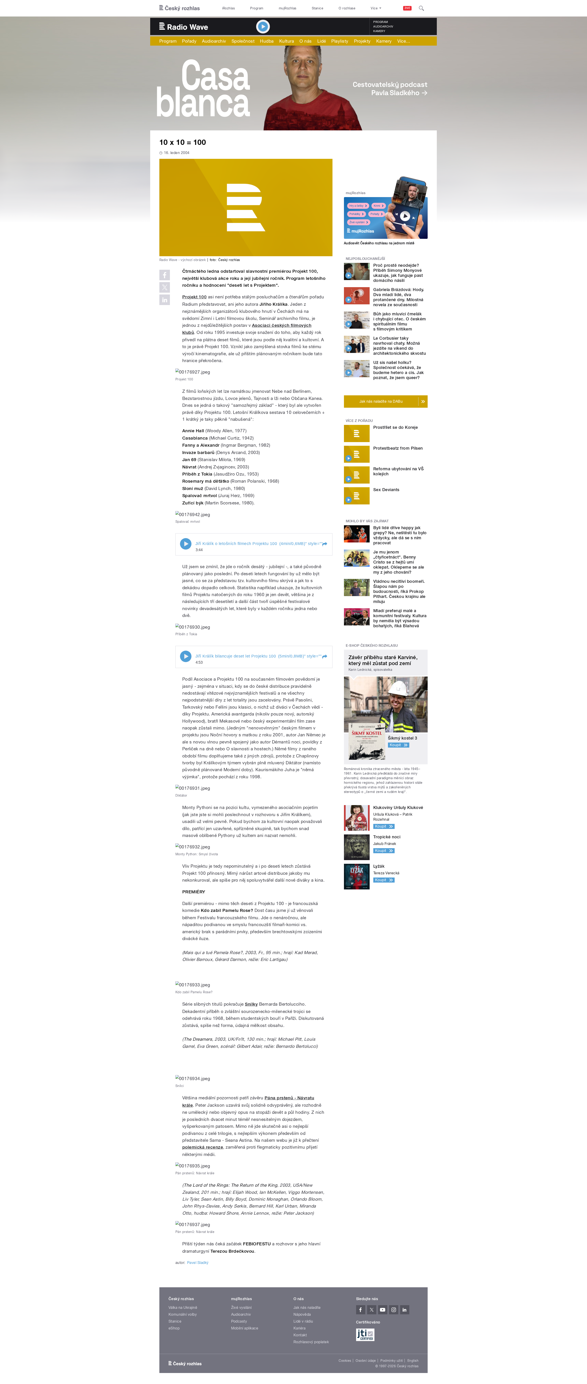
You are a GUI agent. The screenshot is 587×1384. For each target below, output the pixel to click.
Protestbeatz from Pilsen (398, 448)
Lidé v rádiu (303, 1321)
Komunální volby (183, 1314)
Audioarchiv (383, 26)
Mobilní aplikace (244, 1328)
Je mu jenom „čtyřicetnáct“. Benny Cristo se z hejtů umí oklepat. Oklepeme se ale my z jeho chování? (398, 562)
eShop (174, 1328)
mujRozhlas (287, 8)
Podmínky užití (391, 1360)
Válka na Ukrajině (183, 1307)
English (412, 1360)
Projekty (362, 41)
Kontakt (300, 1335)
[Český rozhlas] (179, 8)
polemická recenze (202, 1147)
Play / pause (185, 544)
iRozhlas (228, 8)
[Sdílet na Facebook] (164, 275)
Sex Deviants (386, 489)
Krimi (377, 205)
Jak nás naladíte (307, 1307)
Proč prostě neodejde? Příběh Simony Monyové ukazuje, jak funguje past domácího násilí (398, 273)
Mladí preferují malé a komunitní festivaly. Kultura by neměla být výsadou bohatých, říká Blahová (399, 618)
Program (256, 8)
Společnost (243, 41)
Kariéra (299, 1328)
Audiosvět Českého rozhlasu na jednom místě (379, 243)
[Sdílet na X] (164, 287)
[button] (324, 544)
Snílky (251, 1004)
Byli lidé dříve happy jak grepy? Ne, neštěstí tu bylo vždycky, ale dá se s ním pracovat (400, 535)
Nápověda (302, 1314)
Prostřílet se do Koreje (395, 427)
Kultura (286, 41)
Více (403, 41)
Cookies (345, 1360)
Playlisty (339, 41)
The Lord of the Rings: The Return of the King (230, 1185)
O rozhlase (347, 8)
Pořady (189, 41)
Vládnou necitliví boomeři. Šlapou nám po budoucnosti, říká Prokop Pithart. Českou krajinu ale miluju (399, 591)
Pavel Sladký (198, 1262)
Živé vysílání (357, 222)
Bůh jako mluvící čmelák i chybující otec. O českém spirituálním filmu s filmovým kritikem (399, 321)
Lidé (321, 41)
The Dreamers (198, 1039)
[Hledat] (421, 8)
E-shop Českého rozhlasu (372, 646)
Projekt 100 (194, 297)
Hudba (267, 41)
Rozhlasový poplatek (311, 1342)
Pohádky (354, 214)
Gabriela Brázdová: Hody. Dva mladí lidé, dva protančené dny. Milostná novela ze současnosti (398, 297)
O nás (305, 41)
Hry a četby (356, 205)
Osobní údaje (366, 1360)
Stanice (317, 8)
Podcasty (239, 1321)
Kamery (379, 31)
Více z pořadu (359, 421)
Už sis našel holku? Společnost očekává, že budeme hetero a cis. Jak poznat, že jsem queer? (398, 370)
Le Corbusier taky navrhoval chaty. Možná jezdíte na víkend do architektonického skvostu (399, 346)
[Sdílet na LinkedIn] (164, 299)
